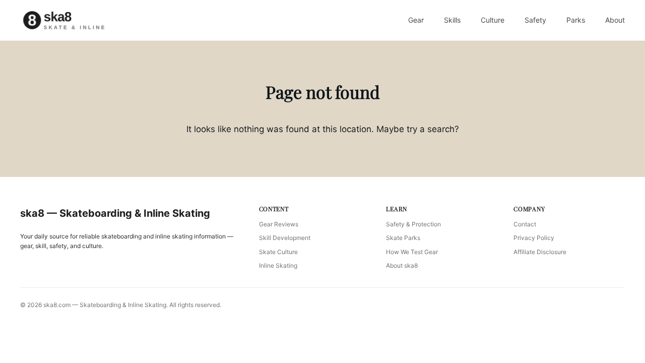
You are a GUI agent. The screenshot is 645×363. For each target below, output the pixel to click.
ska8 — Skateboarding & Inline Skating (115, 213)
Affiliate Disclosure (539, 252)
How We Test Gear (412, 252)
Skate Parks (403, 237)
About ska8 (402, 265)
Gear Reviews (278, 224)
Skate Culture (278, 252)
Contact (524, 224)
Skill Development (284, 237)
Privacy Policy (533, 237)
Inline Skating (278, 265)
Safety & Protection (413, 224)
